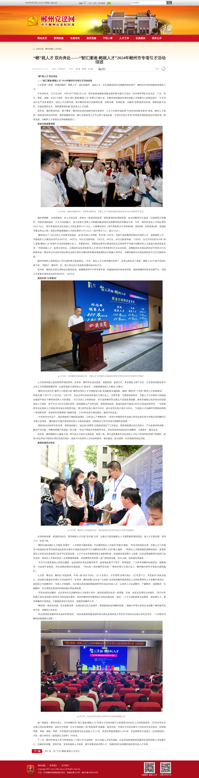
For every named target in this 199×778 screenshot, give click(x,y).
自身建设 (140, 38)
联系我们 (53, 766)
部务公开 (157, 38)
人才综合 (58, 49)
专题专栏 (75, 38)
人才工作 (124, 38)
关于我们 (65, 766)
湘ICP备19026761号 (90, 773)
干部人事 (108, 38)
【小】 (78, 69)
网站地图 (41, 766)
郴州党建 (49, 49)
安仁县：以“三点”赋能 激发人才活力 (62, 751)
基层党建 (91, 38)
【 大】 (91, 69)
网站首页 (42, 38)
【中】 (84, 69)
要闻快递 (58, 38)
